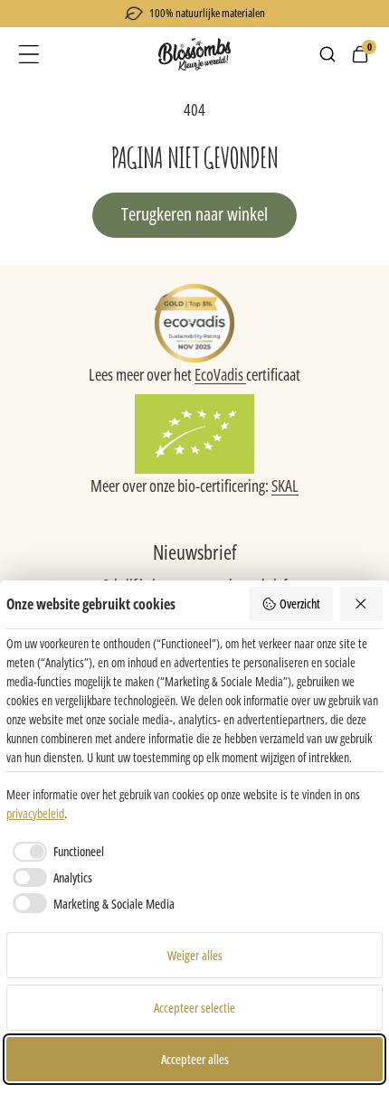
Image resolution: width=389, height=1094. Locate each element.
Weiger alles (195, 955)
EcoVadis (220, 374)
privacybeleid (35, 813)
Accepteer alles (195, 1059)
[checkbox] (55, 852)
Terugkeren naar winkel (194, 214)
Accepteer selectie (194, 1007)
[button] (29, 54)
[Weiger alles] (362, 604)
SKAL (285, 485)
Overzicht (300, 603)
